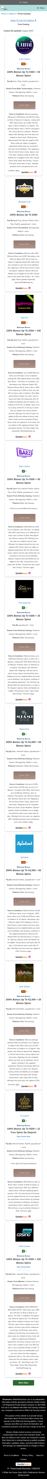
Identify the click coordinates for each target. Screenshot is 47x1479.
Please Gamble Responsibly (21, 1468)
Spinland (24, 857)
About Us (40, 1455)
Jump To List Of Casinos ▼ (23, 20)
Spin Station (24, 987)
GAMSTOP (36, 1468)
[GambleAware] (23, 1464)
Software (12, 14)
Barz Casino (24, 466)
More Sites (23, 1383)
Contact (23, 1459)
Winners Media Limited (36, 1402)
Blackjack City (24, 202)
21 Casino (24, 1116)
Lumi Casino (24, 59)
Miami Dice (24, 729)
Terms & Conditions (11, 1455)
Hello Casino (24, 1246)
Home (3, 14)
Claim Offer (24, 105)
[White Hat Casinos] (4, 8)
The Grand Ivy (24, 603)
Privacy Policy (27, 1455)
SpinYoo (24, 318)
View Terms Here (23, 1136)
